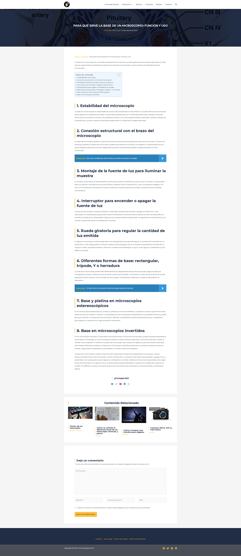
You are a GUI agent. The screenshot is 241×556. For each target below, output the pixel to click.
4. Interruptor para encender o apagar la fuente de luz (94, 85)
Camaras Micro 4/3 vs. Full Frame (161, 429)
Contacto (99, 539)
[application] (132, 4)
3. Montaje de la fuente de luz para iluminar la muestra (94, 82)
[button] (176, 4)
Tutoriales (107, 30)
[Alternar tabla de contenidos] (118, 74)
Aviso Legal (108, 539)
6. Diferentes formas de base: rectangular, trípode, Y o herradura (98, 90)
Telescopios (71, 430)
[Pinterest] (120, 384)
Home (77, 57)
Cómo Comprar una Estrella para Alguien (134, 431)
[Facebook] (112, 384)
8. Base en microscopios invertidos (87, 94)
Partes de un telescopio (76, 427)
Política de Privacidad (137, 539)
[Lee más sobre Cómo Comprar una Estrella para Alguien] (134, 415)
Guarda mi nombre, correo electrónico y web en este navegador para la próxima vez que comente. (113, 508)
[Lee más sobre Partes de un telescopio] (80, 412)
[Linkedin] (125, 384)
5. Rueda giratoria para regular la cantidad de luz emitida (95, 87)
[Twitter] (116, 384)
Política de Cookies (121, 539)
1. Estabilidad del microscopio (86, 77)
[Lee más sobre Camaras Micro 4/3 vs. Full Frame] (161, 413)
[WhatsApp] (129, 384)
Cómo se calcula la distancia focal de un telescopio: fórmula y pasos (107, 431)
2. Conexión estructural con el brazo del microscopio (93, 80)
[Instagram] (172, 548)
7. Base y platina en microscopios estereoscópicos (93, 92)
